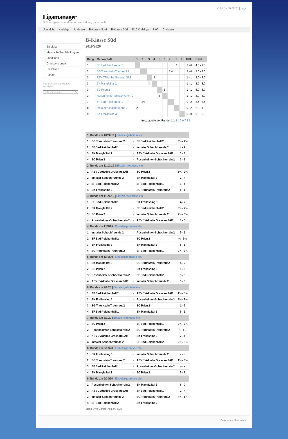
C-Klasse (168, 29)
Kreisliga (64, 29)
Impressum (240, 420)
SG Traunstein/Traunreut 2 (113, 71)
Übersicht (48, 29)
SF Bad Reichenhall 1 (110, 65)
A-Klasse (79, 29)
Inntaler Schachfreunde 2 (112, 108)
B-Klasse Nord (98, 29)
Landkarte (53, 57)
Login (244, 8)
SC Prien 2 (103, 89)
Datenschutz (227, 420)
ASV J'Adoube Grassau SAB (114, 77)
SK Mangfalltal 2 (107, 83)
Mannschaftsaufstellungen (63, 52)
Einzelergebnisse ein (130, 135)
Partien (51, 74)
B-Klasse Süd (119, 29)
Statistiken (53, 69)
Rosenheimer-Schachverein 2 (115, 95)
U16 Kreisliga (140, 29)
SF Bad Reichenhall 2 (110, 101)
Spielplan (52, 46)
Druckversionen (56, 63)
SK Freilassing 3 (107, 114)
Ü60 (155, 29)
